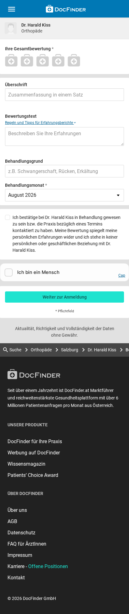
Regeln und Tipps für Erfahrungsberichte (39, 123)
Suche (15, 349)
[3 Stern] (44, 60)
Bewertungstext (21, 116)
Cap (121, 275)
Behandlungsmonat (24, 185)
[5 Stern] (75, 60)
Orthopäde (41, 349)
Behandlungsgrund (24, 161)
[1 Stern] (13, 60)
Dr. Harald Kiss (102, 349)
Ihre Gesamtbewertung (28, 48)
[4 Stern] (60, 60)
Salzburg (69, 349)
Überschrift (16, 84)
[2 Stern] (28, 60)
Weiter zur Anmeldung (65, 297)
